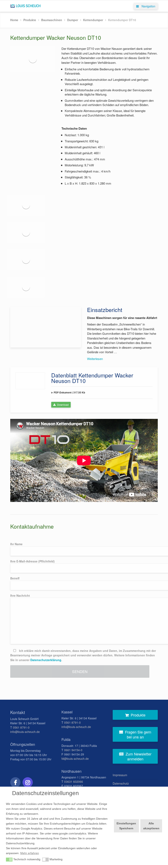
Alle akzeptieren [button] (151, 826)
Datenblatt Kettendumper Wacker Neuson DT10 (92, 378)
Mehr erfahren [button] (29, 853)
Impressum (120, 775)
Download (63, 404)
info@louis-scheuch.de (25, 732)
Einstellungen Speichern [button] (126, 826)
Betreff (14, 578)
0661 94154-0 (73, 750)
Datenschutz (121, 783)
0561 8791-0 (21, 727)
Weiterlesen (95, 359)
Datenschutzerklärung (45, 660)
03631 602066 (73, 781)
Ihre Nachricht (20, 595)
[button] (9, 860)
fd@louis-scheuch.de (75, 758)
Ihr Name (16, 544)
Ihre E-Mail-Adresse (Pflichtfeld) (32, 561)
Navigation (148, 6)
